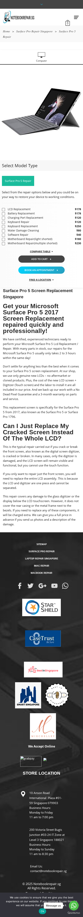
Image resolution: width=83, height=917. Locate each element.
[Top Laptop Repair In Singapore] (26, 695)
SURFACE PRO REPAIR (42, 551)
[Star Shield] (41, 607)
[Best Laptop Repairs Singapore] (41, 666)
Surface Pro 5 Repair (18, 181)
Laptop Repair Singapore (41, 558)
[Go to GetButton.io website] (74, 913)
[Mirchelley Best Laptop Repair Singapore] (41, 726)
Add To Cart (39, 259)
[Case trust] (41, 638)
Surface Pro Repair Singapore (34, 31)
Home (6, 31)
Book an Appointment (39, 270)
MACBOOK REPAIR (41, 573)
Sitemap (41, 544)
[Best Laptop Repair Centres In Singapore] (56, 695)
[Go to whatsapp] (74, 905)
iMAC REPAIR (41, 565)
